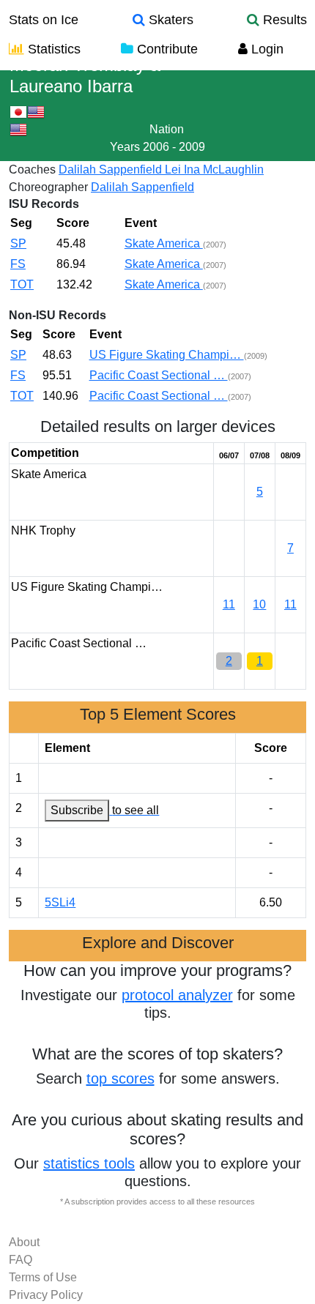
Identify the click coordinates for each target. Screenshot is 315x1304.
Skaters (169, 19)
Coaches (32, 169)
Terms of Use (43, 1277)
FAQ (20, 1259)
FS (18, 264)
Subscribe (77, 810)
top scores (120, 1078)
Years (125, 147)
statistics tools (89, 1163)
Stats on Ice (43, 19)
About (24, 1242)
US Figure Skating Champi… (166, 355)
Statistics (52, 49)
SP (18, 243)
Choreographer (48, 187)
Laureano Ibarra (71, 86)
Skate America (164, 243)
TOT (22, 284)
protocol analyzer (177, 995)
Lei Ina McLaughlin (214, 169)
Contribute (165, 49)
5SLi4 (60, 902)
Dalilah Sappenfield (112, 169)
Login (266, 49)
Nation (166, 129)
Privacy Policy (46, 1295)
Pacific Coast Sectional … (158, 375)
